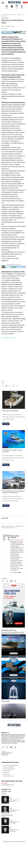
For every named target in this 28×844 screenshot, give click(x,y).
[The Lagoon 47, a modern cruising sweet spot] (13, 439)
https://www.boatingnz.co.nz (17, 539)
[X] (9, 385)
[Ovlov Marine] (13, 655)
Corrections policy (7, 770)
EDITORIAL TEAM (6, 791)
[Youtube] (19, 572)
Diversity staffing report (8, 776)
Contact (3, 793)
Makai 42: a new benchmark (10, 410)
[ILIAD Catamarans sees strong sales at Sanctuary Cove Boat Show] (13, 480)
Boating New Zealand (10, 26)
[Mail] (17, 572)
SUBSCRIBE (4, 783)
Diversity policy (6, 774)
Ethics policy (6, 772)
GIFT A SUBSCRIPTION (7, 785)
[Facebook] (2, 385)
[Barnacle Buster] (13, 677)
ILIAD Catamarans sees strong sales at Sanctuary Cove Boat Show (13, 491)
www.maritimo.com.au (8, 338)
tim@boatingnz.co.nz (14, 829)
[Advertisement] (14, 355)
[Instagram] (13, 572)
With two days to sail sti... (9, 715)
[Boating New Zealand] (6, 554)
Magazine (7, 14)
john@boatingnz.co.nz (14, 799)
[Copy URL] (16, 385)
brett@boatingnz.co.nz (14, 821)
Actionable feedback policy (9, 768)
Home (2, 14)
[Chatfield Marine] (13, 699)
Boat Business (13, 14)
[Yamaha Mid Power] (13, 627)
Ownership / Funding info (8, 767)
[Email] (13, 385)
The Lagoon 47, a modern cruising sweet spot (12, 450)
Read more (5, 423)
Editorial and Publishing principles (10, 765)
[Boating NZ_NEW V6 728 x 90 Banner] (13, 35)
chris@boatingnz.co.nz (14, 809)
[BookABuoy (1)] (13, 267)
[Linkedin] (6, 385)
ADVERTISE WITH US (7, 815)
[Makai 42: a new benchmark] (13, 400)
